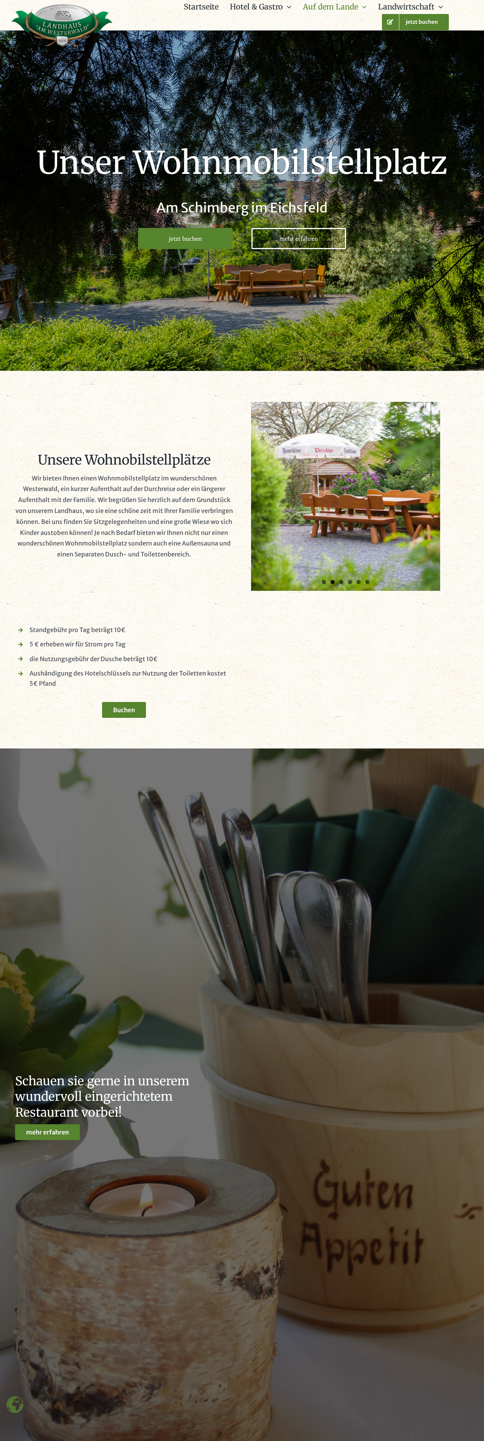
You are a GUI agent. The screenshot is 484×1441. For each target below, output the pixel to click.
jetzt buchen (185, 238)
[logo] (62, 7)
